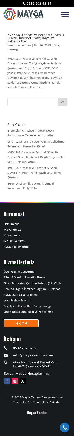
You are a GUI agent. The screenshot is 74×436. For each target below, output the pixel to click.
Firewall (12, 50)
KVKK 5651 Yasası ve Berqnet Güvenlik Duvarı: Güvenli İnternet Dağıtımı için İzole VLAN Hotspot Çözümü (35, 157)
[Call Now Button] (65, 428)
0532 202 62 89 (39, 3)
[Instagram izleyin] (15, 381)
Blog (57, 45)
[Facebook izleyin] (7, 381)
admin (26, 45)
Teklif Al (21, 323)
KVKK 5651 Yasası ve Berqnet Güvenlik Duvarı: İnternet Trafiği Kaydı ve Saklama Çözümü (35, 38)
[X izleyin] (23, 381)
